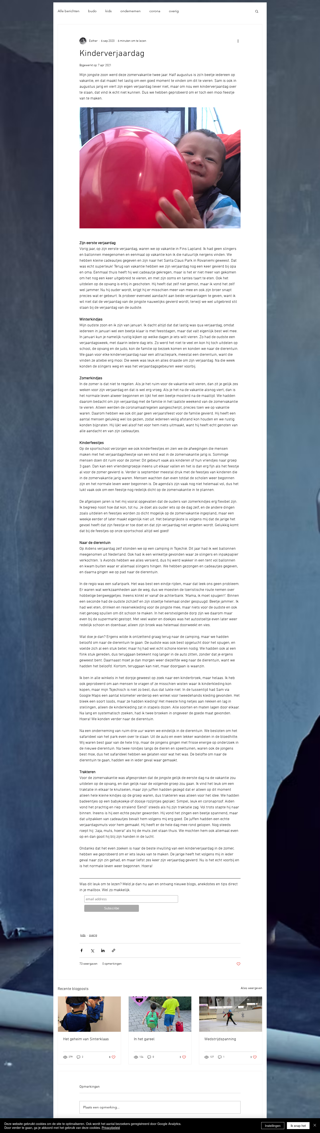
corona (154, 11)
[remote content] (160, 904)
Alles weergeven (251, 988)
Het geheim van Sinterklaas (86, 1039)
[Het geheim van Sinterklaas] (89, 1014)
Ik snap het (298, 1125)
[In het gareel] (160, 1014)
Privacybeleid (111, 1127)
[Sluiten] (314, 1126)
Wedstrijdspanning (220, 1039)
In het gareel (144, 1039)
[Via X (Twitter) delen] (92, 950)
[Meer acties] (238, 41)
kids (108, 11)
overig (174, 11)
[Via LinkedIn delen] (103, 950)
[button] (257, 11)
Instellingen (273, 1125)
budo (92, 11)
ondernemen (130, 11)
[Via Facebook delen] (81, 950)
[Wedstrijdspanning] (230, 1014)
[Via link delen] (113, 950)
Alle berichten (68, 11)
